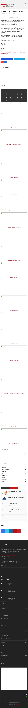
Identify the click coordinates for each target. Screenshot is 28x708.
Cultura (14, 473)
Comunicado (14, 475)
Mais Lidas (5, 487)
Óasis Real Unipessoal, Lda (14, 443)
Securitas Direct (14, 426)
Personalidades (13, 458)
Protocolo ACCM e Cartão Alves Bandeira (14, 144)
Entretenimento (14, 469)
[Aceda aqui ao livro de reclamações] (26, 694)
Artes (14, 481)
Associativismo (14, 479)
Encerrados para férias (12, 503)
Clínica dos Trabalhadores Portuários (14, 227)
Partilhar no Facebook (8, 59)
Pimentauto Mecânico (14, 177)
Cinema (13, 477)
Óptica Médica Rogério (14, 277)
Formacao (13, 467)
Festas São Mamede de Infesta (14, 509)
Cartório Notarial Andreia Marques (14, 210)
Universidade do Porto (14, 343)
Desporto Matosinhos (14, 194)
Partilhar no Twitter (20, 59)
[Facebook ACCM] (3, 531)
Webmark (17, 704)
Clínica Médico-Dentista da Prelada (14, 244)
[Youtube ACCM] (15, 531)
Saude (13, 456)
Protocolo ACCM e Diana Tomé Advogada (14, 327)
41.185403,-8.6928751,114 (9, 555)
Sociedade (14, 454)
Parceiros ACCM (13, 459)
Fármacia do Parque (14, 310)
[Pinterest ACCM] (19, 531)
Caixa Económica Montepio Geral (14, 293)
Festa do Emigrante (12, 591)
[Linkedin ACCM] (11, 531)
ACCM (10, 13)
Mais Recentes (14, 487)
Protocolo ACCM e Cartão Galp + (14, 376)
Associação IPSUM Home (14, 360)
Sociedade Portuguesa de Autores (14, 260)
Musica (13, 461)
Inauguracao (13, 465)
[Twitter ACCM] (7, 531)
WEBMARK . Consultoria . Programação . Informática (14, 393)
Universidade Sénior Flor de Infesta (15, 515)
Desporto (14, 471)
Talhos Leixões (14, 127)
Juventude (13, 463)
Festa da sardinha (11, 598)
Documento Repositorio (13, 638)
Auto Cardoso (14, 410)
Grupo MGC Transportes (14, 160)
